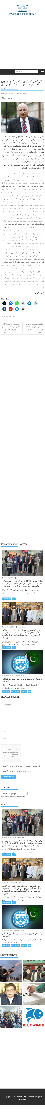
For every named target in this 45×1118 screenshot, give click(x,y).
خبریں (14, 316)
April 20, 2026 (8, 578)
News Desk (22, 93)
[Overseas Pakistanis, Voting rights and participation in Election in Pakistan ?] (34, 994)
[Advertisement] (22, 45)
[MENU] (42, 71)
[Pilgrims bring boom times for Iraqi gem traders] (34, 1017)
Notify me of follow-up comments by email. (21, 766)
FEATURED (5, 691)
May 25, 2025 (8, 676)
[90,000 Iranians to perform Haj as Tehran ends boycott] (11, 1017)
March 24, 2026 (8, 627)
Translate (21, 796)
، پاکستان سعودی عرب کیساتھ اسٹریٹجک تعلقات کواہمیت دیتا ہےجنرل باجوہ (34, 328)
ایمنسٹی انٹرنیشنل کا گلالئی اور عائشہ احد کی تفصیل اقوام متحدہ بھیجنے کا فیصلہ (11, 328)
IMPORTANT (7, 316)
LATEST (24, 691)
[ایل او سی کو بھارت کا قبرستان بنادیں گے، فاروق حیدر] (11, 994)
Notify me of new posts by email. (17, 771)
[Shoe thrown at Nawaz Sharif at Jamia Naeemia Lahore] (34, 971)
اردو (14, 599)
